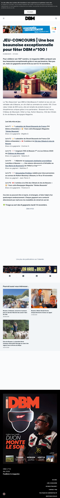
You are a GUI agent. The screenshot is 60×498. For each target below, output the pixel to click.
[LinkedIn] (37, 276)
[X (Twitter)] (23, 276)
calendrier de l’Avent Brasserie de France (30, 126)
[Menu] (3, 18)
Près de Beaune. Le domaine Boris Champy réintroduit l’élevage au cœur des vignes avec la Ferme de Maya (16, 343)
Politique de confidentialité (48, 493)
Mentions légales (51, 496)
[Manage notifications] (4, 494)
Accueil (54, 479)
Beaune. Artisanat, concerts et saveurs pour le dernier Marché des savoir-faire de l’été (15, 312)
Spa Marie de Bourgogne (14, 166)
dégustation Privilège (24, 173)
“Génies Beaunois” (12, 131)
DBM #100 (30, 209)
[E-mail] (50, 276)
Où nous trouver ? (51, 486)
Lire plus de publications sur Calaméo (30, 259)
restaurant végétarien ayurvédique (38, 161)
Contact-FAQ (53, 489)
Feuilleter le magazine (11, 474)
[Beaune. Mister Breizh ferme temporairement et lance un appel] (44, 298)
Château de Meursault (16, 153)
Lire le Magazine (52, 483)
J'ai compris (30, 12)
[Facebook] (10, 276)
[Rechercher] (56, 18)
